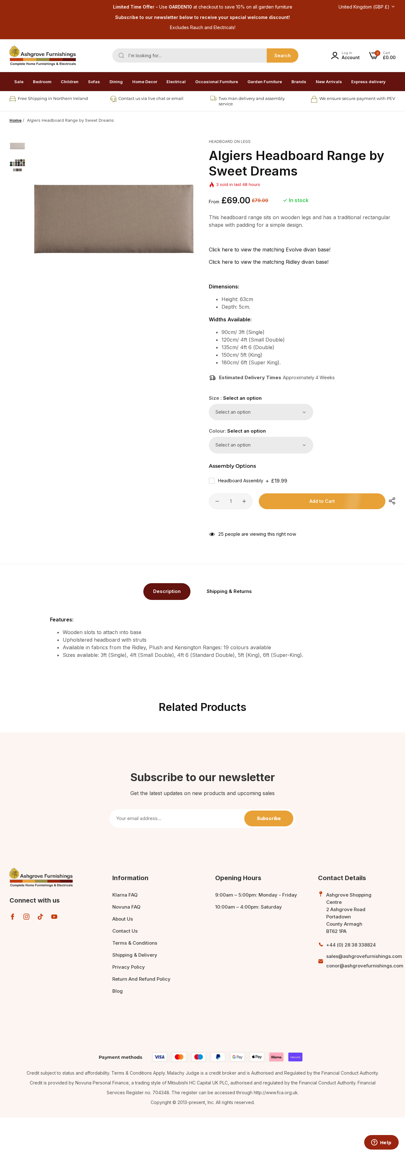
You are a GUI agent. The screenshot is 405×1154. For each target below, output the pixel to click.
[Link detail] (12, 917)
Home (15, 120)
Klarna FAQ (125, 895)
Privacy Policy (128, 967)
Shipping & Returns (229, 591)
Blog (117, 991)
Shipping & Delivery (134, 955)
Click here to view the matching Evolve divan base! (269, 249)
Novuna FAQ (126, 907)
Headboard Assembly (252, 481)
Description (167, 591)
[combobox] (205, 55)
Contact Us (125, 931)
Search (282, 55)
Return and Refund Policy (141, 979)
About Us (122, 919)
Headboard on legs (230, 141)
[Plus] (244, 501)
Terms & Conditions (134, 943)
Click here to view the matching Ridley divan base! (268, 262)
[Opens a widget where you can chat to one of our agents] (381, 1143)
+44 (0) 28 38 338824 (351, 945)
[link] (42, 81)
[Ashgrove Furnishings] (42, 56)
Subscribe (269, 818)
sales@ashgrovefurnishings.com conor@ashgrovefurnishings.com (364, 961)
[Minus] (217, 501)
